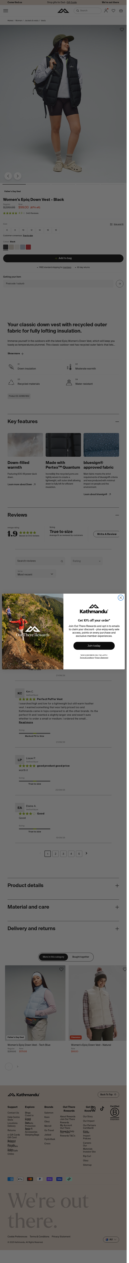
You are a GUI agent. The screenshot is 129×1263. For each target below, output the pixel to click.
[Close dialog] (120, 597)
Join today (94, 645)
